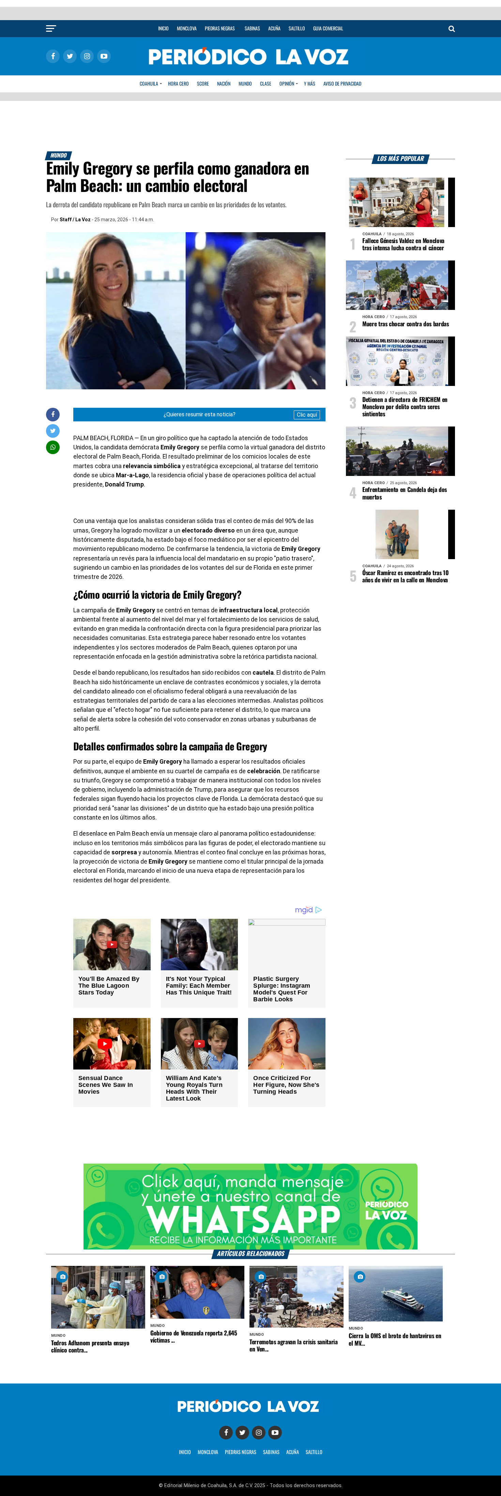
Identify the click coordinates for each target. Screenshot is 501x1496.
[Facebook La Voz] (226, 1432)
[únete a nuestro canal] (250, 1207)
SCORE (203, 84)
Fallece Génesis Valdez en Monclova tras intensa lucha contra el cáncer (403, 245)
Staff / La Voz (75, 219)
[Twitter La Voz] (242, 1432)
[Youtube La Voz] (275, 1432)
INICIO (185, 1452)
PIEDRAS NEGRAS (240, 1452)
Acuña (274, 28)
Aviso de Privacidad (342, 84)
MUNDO (245, 84)
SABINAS (271, 1452)
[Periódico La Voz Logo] (250, 68)
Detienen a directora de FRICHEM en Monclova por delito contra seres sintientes (404, 407)
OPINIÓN (286, 84)
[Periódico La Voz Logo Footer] (250, 1414)
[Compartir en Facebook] (53, 414)
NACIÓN (223, 84)
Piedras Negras (220, 28)
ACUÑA (292, 1452)
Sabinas (252, 28)
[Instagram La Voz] (258, 1432)
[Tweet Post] (53, 430)
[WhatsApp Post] (53, 447)
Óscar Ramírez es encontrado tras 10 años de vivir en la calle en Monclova (405, 577)
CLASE (265, 84)
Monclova (187, 28)
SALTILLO (314, 1452)
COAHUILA (149, 84)
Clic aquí (307, 415)
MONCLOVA (208, 1452)
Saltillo (297, 28)
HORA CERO (178, 84)
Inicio (163, 28)
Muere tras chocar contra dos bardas (405, 324)
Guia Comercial (328, 28)
